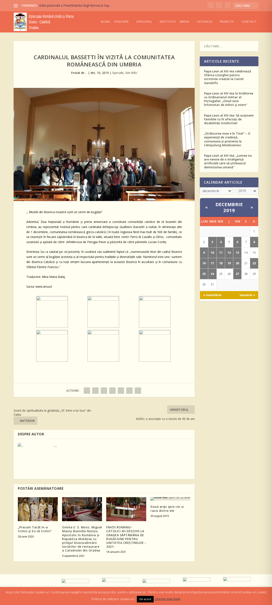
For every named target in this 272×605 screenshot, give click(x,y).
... (86, 73)
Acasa (105, 22)
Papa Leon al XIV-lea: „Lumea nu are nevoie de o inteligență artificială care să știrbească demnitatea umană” (228, 161)
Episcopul (144, 22)
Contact (249, 22)
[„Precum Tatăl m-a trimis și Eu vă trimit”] (38, 509)
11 (220, 252)
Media (184, 22)
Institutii (168, 22)
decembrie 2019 (229, 207)
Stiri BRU (131, 73)
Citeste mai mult (167, 599)
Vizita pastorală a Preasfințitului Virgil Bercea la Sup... (75, 5)
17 (212, 263)
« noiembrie (212, 295)
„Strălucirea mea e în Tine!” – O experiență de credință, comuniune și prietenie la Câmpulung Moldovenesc (227, 139)
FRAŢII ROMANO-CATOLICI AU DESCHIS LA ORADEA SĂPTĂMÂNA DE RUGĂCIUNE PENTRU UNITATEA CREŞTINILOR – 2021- (126, 537)
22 (254, 263)
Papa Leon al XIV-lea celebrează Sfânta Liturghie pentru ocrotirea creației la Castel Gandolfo (227, 77)
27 (237, 274)
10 (212, 252)
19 (229, 263)
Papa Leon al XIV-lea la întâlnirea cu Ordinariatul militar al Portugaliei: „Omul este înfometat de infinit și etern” (228, 99)
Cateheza (204, 22)
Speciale (117, 73)
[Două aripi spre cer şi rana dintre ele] (170, 499)
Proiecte (227, 22)
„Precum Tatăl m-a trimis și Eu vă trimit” (35, 529)
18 (220, 263)
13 (237, 252)
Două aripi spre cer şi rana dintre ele (167, 508)
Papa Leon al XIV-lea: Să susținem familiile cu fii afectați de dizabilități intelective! (229, 119)
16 (204, 263)
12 (229, 252)
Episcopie (121, 22)
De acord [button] (145, 599)
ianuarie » (247, 295)
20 (237, 263)
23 (204, 274)
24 (212, 274)
